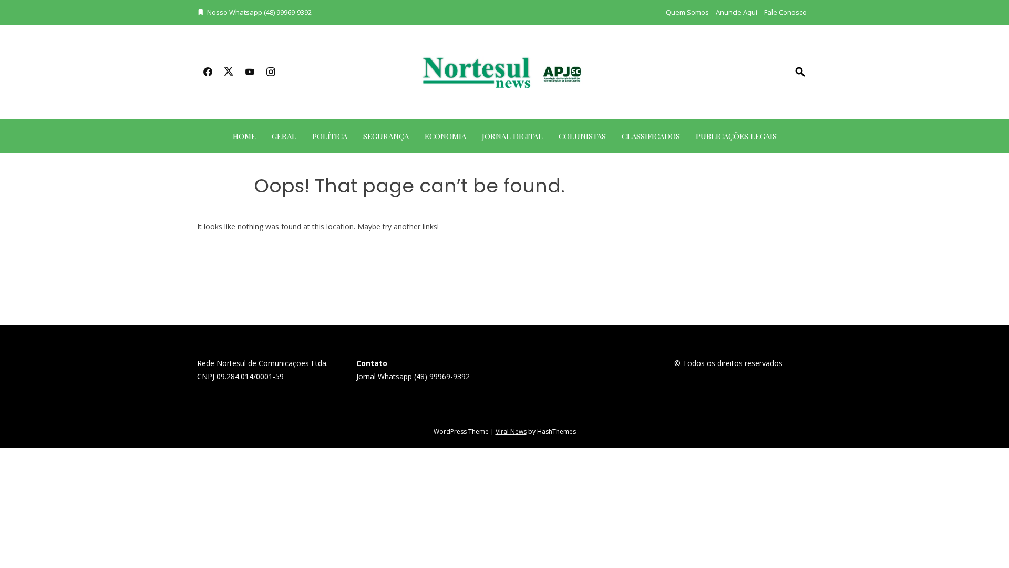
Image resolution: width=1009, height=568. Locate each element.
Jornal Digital (512, 136)
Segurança (386, 136)
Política (329, 136)
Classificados (651, 136)
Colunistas (582, 136)
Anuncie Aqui (736, 12)
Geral (284, 136)
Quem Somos (687, 12)
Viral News (511, 431)
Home (244, 136)
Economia (445, 136)
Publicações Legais (736, 136)
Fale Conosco (785, 12)
